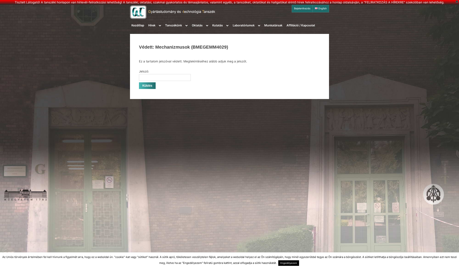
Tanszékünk (173, 25)
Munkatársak (273, 25)
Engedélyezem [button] (288, 263)
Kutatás (217, 25)
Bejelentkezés (302, 8)
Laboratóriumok (244, 25)
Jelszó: (144, 71)
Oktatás (197, 25)
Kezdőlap (137, 25)
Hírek (151, 25)
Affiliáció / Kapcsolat (301, 25)
